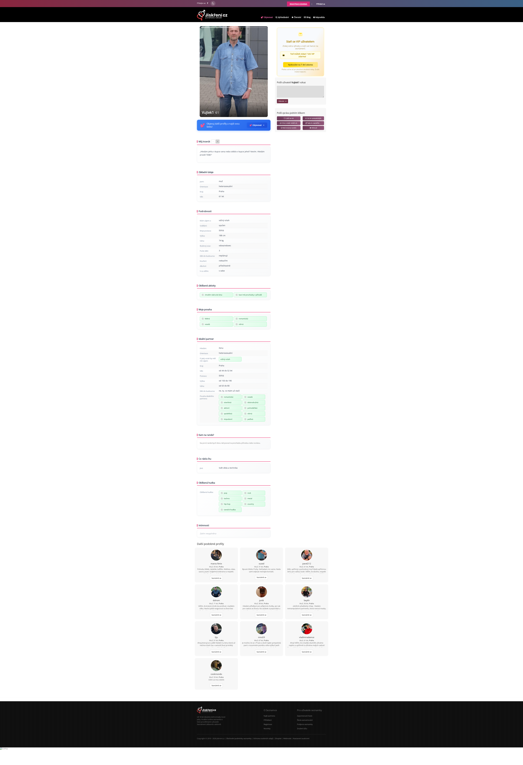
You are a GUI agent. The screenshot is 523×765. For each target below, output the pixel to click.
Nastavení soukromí (301, 738)
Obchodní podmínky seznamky (239, 738)
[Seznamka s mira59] (261, 629)
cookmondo (216, 674)
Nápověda (320, 17)
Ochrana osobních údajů (263, 738)
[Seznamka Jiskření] (206, 714)
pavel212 (306, 563)
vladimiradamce (306, 637)
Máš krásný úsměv (289, 128)
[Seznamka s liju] (216, 629)
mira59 (261, 637)
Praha (221, 566)
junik (261, 600)
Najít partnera (269, 716)
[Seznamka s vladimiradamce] (306, 629)
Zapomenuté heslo (304, 716)
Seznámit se (216, 578)
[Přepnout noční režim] (213, 3)
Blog (308, 17)
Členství (297, 17)
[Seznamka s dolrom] (216, 592)
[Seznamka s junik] (261, 592)
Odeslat (281, 101)
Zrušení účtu (302, 728)
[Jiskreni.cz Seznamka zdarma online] (207, 3)
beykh (307, 600)
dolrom (216, 600)
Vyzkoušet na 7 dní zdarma (300, 65)
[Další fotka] (263, 72)
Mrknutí (314, 128)
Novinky (267, 728)
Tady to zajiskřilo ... (314, 123)
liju (216, 637)
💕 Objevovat (267, 17)
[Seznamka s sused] (261, 555)
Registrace (268, 724)
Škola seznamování (305, 720)
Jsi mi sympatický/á (314, 118)
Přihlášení (268, 720)
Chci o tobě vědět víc (289, 123)
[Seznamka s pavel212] (306, 555)
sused (261, 563)
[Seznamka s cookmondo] (216, 666)
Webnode (287, 738)
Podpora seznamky (305, 724)
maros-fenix (216, 563)
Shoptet (278, 738)
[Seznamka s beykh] (306, 592)
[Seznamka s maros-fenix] (216, 555)
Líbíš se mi (289, 118)
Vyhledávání (283, 17)
